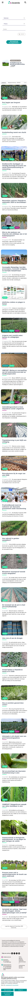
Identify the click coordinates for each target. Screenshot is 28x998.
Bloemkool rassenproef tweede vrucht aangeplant (13, 572)
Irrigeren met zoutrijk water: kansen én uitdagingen (12, 336)
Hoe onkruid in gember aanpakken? (10, 539)
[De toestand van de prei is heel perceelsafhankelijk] (14, 594)
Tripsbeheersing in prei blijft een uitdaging (14, 441)
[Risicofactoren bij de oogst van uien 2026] (14, 463)
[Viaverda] (14, 2)
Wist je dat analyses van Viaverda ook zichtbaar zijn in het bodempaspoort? (14, 234)
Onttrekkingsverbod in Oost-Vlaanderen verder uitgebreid (13, 408)
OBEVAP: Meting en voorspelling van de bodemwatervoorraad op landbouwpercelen (14, 372)
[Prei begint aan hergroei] (14, 92)
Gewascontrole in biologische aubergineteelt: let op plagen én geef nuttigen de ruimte (14, 839)
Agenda (20, 958)
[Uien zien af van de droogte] (14, 628)
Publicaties (21, 960)
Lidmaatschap (22, 965)
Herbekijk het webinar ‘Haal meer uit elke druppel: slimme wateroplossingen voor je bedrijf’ (14, 911)
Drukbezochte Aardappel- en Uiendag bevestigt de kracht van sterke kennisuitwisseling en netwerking (14, 166)
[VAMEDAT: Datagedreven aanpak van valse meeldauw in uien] (14, 794)
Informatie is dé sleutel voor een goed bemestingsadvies (14, 737)
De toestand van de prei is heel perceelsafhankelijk (13, 606)
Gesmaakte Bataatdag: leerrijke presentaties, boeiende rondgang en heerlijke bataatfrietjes (14, 269)
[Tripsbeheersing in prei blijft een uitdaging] (14, 430)
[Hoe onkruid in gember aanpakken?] (14, 528)
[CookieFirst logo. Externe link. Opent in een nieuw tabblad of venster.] (2, 974)
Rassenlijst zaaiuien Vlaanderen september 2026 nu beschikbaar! (14, 201)
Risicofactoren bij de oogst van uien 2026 (13, 474)
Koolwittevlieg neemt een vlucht (14, 132)
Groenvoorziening (6, 904)
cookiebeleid (8, 985)
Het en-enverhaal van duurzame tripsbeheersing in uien (14, 772)
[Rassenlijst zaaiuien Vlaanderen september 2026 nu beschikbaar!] (14, 190)
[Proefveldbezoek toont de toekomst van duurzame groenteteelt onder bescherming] (14, 494)
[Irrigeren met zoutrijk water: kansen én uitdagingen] (14, 325)
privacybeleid (15, 985)
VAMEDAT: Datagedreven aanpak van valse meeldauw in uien (14, 805)
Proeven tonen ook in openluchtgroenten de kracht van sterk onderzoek (14, 874)
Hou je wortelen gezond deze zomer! (13, 704)
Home (20, 956)
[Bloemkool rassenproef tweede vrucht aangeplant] (14, 561)
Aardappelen (5, 159)
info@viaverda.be (7, 957)
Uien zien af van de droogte (12, 638)
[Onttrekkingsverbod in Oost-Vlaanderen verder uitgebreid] (14, 396)
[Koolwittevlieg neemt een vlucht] (14, 122)
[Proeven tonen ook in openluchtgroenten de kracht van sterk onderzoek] (14, 862)
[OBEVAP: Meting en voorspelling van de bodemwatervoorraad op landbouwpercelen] (14, 360)
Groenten (5, 97)
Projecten (21, 959)
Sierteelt (17, 227)
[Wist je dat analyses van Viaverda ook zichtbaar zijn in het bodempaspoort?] (14, 222)
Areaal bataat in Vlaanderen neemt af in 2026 (12, 670)
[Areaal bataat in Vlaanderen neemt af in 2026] (14, 659)
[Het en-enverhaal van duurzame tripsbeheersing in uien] (14, 760)
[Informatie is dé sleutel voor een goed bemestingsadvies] (14, 726)
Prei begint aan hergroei (11, 102)
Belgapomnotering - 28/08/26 (14, 82)
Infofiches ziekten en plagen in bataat (13, 303)
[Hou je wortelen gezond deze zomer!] (14, 692)
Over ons (21, 968)
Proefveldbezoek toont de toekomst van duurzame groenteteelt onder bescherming (14, 506)
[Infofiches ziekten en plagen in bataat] (14, 292)
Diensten (21, 966)
